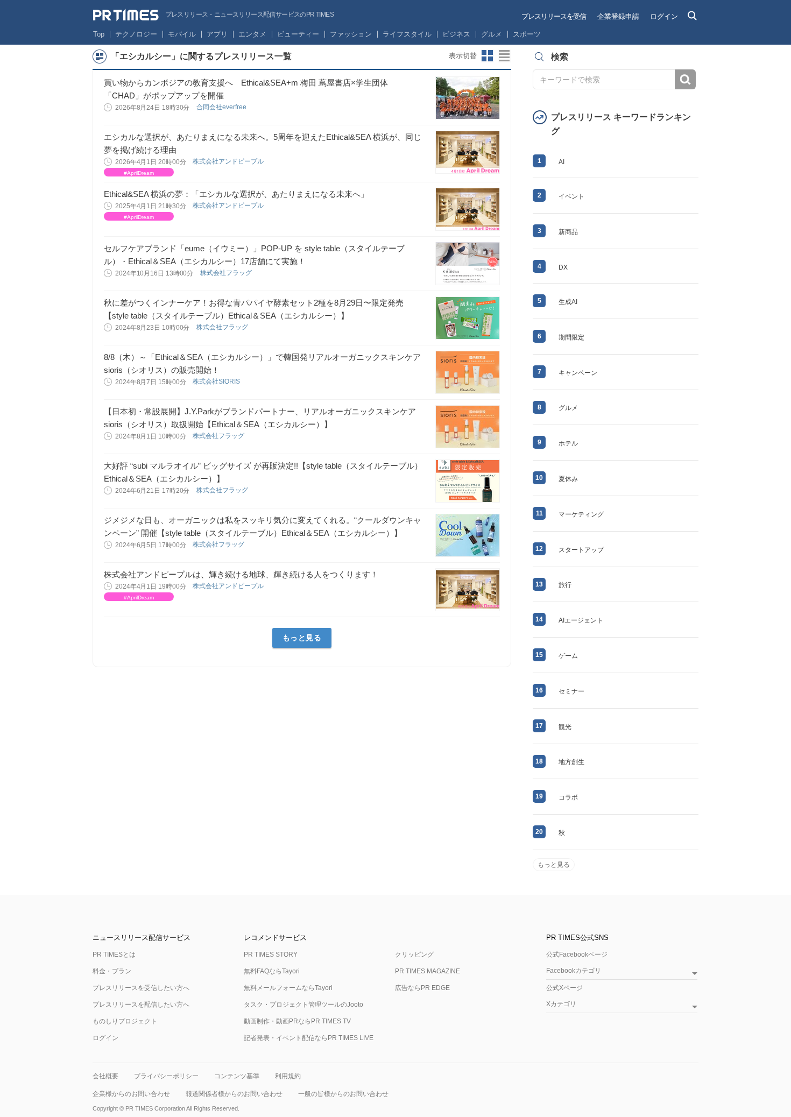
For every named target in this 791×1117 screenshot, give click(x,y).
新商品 (568, 232)
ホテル (568, 443)
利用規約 (288, 1076)
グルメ (491, 34)
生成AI (568, 302)
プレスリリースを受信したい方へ (141, 988)
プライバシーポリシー (166, 1076)
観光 (565, 727)
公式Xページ (564, 988)
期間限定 (571, 337)
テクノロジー (136, 34)
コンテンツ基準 (236, 1076)
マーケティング (581, 514)
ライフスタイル (407, 34)
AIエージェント (581, 620)
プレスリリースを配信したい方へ (141, 1004)
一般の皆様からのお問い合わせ (343, 1094)
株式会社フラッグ (226, 273)
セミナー (571, 691)
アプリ (217, 34)
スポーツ (527, 34)
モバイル (182, 34)
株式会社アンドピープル (229, 161)
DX (563, 267)
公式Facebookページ (577, 954)
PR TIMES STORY (271, 954)
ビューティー (298, 34)
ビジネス (456, 34)
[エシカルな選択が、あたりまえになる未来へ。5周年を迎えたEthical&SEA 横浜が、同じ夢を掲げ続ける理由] (467, 152)
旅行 (565, 585)
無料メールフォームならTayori (288, 988)
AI (561, 162)
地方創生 (571, 762)
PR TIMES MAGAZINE (427, 971)
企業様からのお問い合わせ (131, 1094)
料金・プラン (112, 971)
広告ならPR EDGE (422, 988)
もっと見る (302, 637)
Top (98, 34)
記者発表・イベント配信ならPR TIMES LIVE (308, 1038)
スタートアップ (581, 550)
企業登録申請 (618, 16)
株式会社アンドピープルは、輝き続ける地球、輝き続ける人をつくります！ (241, 574)
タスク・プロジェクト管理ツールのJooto (303, 1004)
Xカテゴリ (561, 1004)
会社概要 (105, 1076)
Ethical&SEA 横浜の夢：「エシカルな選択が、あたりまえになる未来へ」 (236, 194)
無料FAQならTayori (272, 971)
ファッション (351, 34)
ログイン (664, 16)
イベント (571, 196)
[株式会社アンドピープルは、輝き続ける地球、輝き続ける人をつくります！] (467, 589)
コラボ (568, 797)
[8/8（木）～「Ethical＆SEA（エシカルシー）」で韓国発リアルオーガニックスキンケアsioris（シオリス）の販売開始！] (467, 372)
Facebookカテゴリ (573, 970)
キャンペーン (578, 373)
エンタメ (252, 34)
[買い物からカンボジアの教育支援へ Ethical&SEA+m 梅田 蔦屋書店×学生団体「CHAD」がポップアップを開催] (467, 97)
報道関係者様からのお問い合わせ (234, 1094)
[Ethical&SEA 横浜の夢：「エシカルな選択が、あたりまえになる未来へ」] (467, 209)
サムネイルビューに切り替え (487, 56)
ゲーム (568, 656)
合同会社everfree (222, 107)
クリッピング (414, 954)
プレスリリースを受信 (553, 16)
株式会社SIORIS (217, 381)
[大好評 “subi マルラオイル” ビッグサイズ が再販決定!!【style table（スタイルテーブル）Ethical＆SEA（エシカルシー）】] (467, 481)
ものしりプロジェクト (125, 1021)
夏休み (568, 479)
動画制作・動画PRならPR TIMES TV (297, 1021)
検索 (685, 79)
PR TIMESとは (114, 954)
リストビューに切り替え (504, 56)
